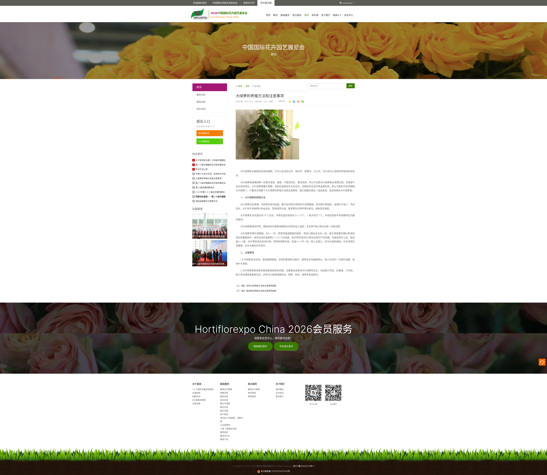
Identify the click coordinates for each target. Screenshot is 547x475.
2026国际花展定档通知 (202, 389)
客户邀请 (224, 414)
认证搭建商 (225, 425)
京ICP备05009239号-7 (304, 466)
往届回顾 (196, 393)
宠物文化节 (249, 2)
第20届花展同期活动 (205, 187)
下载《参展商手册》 (229, 428)
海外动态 (201, 108)
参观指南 (252, 396)
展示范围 (224, 410)
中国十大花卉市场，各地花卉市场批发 (212, 174)
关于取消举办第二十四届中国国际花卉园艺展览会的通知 (220, 160)
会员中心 (348, 15)
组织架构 (280, 389)
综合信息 (224, 400)
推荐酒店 (224, 432)
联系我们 (280, 396)
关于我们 (325, 15)
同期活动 (196, 396)
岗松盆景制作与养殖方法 (207, 201)
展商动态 (201, 101)
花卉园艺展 (266, 2)
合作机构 (280, 393)
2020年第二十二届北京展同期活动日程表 (214, 192)
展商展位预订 (260, 346)
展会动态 (201, 94)
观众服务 (296, 15)
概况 (275, 15)
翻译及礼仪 (225, 435)
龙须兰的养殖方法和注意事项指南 (261, 285)
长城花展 (196, 403)
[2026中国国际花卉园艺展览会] (248, 10)
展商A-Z (337, 15)
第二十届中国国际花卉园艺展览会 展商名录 (215, 164)
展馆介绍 (224, 439)
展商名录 (224, 396)
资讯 (306, 15)
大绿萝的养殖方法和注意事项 (209, 178)
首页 (268, 15)
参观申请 (205, 141)
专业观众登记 (286, 346)
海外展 (315, 15)
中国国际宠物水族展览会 (224, 2)
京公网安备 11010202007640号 (275, 471)
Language (347, 3)
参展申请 (205, 133)
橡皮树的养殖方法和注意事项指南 (261, 291)
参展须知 (224, 393)
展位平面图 (225, 403)
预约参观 (252, 393)
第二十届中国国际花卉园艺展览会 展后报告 (215, 183)
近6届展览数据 (199, 400)
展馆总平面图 (226, 389)
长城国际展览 (200, 2)
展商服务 (285, 15)
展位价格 (224, 407)
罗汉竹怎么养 (202, 169)
